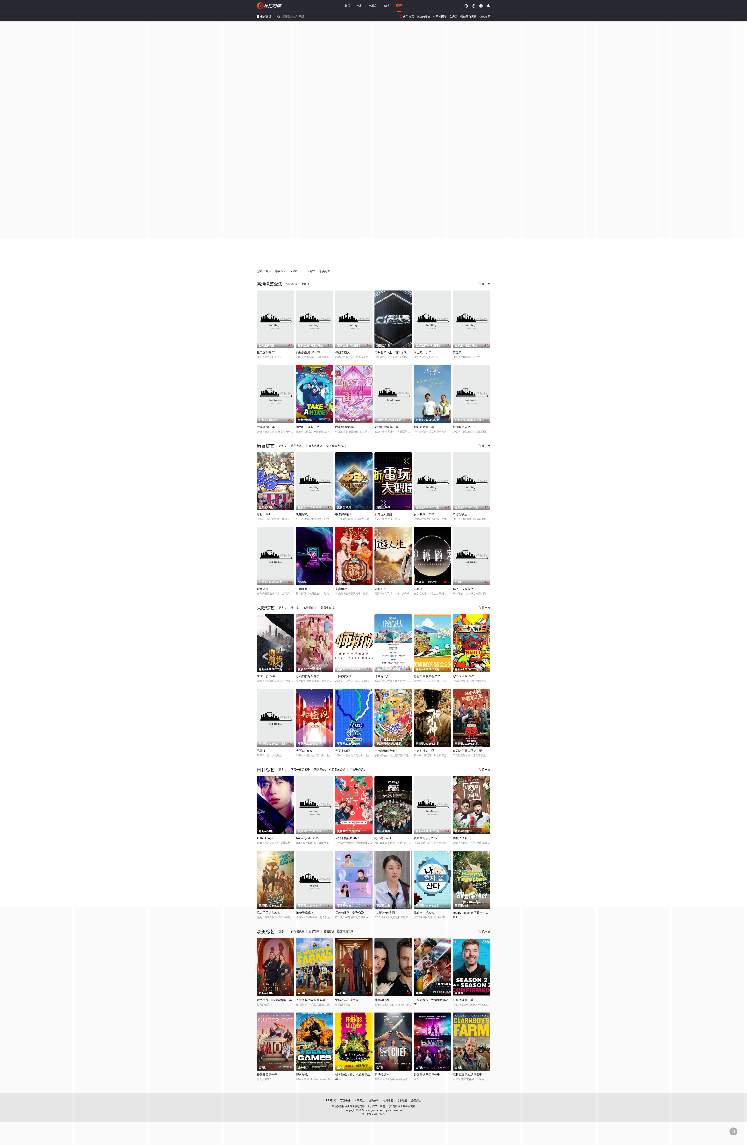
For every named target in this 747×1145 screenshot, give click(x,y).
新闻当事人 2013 (463, 427)
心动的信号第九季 (307, 676)
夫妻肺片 (341, 589)
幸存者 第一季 (266, 427)
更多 (305, 283)
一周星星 (302, 589)
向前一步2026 (266, 676)
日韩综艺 (310, 271)
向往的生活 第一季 (308, 352)
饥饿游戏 (302, 514)
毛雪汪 (261, 750)
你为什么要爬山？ (307, 427)
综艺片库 (264, 271)
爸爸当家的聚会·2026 (427, 676)
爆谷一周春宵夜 (463, 589)
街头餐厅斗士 (383, 838)
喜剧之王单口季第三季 (467, 750)
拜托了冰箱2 (461, 838)
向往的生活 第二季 (386, 427)
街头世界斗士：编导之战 (390, 352)
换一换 (484, 283)
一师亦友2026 (344, 676)
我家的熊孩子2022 (426, 838)
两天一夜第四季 (300, 769)
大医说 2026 (304, 750)
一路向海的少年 (384, 750)
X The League (265, 838)
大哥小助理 (342, 750)
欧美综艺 (324, 271)
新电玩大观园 (383, 514)
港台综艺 (280, 271)
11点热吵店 (315, 445)
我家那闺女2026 (345, 427)
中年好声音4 (343, 514)
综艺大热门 (297, 445)
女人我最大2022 (336, 445)
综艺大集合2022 (463, 676)
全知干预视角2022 (347, 838)
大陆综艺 (295, 271)
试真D (418, 589)
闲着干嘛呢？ (358, 769)
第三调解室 (310, 607)
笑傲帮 (457, 352)
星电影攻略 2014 (267, 352)
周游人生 (380, 589)
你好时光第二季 (424, 427)
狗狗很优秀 (297, 931)
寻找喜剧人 (342, 352)
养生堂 (295, 607)
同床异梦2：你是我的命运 (329, 769)
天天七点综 (327, 607)
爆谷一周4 (263, 514)
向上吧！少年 (422, 352)
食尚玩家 (262, 589)
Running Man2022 (307, 838)
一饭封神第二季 (424, 750)
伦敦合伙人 (381, 676)
